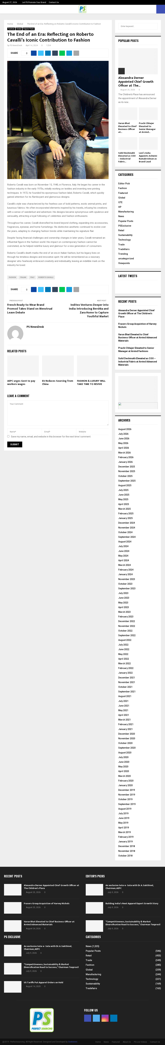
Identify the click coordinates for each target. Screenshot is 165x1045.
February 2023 (125, 616)
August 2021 (124, 696)
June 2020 (123, 762)
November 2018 (126, 851)
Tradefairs (124, 249)
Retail (121, 230)
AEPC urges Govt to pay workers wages (21, 382)
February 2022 (125, 668)
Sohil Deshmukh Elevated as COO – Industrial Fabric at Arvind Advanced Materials (137, 361)
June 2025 (123, 494)
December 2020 (126, 734)
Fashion (11, 29)
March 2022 (124, 663)
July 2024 (123, 546)
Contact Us (54, 2)
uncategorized (126, 258)
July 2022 (123, 644)
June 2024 (123, 551)
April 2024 (123, 560)
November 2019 (126, 794)
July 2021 (123, 701)
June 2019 (123, 818)
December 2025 (126, 466)
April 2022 (123, 659)
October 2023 (125, 584)
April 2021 (123, 715)
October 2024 (125, 532)
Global (18, 29)
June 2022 (123, 649)
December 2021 (126, 677)
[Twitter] (96, 1018)
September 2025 (127, 480)
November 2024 (126, 527)
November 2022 (126, 626)
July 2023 (123, 593)
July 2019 (123, 813)
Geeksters (72, 1042)
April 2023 (123, 607)
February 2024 (125, 569)
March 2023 (124, 612)
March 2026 (124, 452)
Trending (123, 254)
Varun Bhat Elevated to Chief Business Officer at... (127, 127)
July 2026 (123, 434)
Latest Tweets (127, 276)
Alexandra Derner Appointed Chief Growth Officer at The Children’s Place (136, 313)
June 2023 (123, 598)
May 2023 (123, 602)
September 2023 (127, 588)
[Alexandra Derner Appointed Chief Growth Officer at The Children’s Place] (138, 61)
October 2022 (125, 630)
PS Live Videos (140, 1042)
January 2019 (125, 841)
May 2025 (123, 499)
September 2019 (127, 804)
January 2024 (125, 574)
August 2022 (124, 640)
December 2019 (126, 790)
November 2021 (126, 682)
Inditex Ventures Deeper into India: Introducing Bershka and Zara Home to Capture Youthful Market (89, 311)
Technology (124, 239)
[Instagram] (105, 1018)
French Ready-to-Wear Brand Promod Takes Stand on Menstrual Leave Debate (29, 309)
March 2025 (124, 509)
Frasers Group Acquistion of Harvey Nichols (46, 903)
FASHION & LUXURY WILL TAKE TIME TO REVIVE (91, 382)
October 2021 (125, 687)
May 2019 (123, 822)
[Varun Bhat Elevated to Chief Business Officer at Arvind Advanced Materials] (127, 113)
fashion (12, 277)
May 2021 (123, 710)
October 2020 (125, 743)
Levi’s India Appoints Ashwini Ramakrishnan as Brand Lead (148, 157)
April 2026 (123, 448)
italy (32, 277)
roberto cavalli (45, 277)
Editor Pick (124, 183)
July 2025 (123, 490)
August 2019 (124, 809)
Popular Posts (28, 29)
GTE (120, 202)
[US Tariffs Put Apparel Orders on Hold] (12, 987)
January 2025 (125, 518)
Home (98, 1042)
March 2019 (124, 832)
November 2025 (126, 471)
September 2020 (127, 747)
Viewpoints (124, 263)
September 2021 (127, 691)
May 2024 (123, 555)
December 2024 (126, 523)
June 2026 (123, 438)
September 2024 (127, 537)
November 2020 (126, 738)
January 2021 (125, 729)
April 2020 (123, 771)
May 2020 (123, 766)
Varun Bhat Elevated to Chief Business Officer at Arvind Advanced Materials (137, 337)
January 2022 (125, 673)
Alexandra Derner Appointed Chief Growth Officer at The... (135, 81)
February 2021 (125, 724)
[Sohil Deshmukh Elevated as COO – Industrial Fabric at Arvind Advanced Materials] (127, 143)
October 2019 (125, 799)
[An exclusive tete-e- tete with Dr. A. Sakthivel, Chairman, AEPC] (94, 890)
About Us (127, 1042)
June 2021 (123, 705)
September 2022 (127, 635)
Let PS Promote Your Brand (34, 2)
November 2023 (126, 579)
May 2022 (123, 654)
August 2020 (124, 752)
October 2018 (125, 855)
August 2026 (124, 429)
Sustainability (125, 235)
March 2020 (124, 776)
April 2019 (123, 827)
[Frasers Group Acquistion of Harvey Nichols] (12, 908)
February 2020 (125, 780)
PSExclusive (124, 225)
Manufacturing (126, 211)
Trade (121, 244)
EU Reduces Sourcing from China (57, 382)
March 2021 (124, 719)
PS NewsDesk (16, 45)
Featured (123, 193)
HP (119, 207)
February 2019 (125, 837)
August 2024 (124, 541)
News (121, 216)
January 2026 (125, 462)
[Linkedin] (113, 1018)
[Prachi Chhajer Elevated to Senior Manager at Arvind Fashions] (148, 113)
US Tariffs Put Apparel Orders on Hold (43, 982)
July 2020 (123, 757)
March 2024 (124, 565)
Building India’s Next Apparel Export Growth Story (132, 903)
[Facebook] (87, 1018)
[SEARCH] (154, 26)
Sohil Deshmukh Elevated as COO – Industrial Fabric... (127, 157)
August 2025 (124, 485)
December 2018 (126, 846)
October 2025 (125, 476)
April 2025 (123, 504)
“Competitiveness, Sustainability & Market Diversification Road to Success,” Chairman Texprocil (133, 923)
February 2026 (125, 457)
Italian (23, 277)
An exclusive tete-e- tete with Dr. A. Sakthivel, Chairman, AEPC (129, 886)
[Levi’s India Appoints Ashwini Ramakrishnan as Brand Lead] (148, 143)
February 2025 (125, 513)
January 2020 (125, 785)
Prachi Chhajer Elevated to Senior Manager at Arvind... (147, 127)
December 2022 (126, 621)
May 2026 (123, 443)
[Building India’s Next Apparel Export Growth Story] (94, 908)
